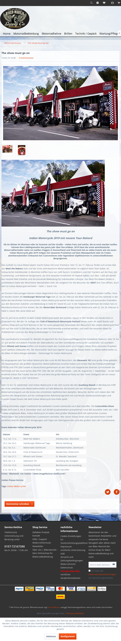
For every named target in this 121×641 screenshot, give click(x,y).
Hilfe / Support (39, 539)
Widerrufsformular (41, 542)
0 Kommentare (26, 57)
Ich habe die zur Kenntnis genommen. (102, 574)
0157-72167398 (14, 546)
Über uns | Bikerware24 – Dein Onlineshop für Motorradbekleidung (45, 553)
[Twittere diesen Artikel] (109, 492)
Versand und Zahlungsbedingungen (71, 559)
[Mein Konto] (111, 3)
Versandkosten (54, 607)
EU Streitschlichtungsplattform (73, 541)
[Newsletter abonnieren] (113, 565)
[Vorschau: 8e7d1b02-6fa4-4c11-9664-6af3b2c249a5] (7, 150)
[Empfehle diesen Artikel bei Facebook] (117, 492)
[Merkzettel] (104, 3)
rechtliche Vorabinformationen (70, 576)
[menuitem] (91, 3)
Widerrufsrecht (68, 564)
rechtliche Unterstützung (72, 550)
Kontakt (36, 535)
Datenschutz (66, 567)
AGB (62, 553)
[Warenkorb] (117, 3)
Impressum (66, 546)
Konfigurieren (68, 636)
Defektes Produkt (40, 532)
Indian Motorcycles (16, 486)
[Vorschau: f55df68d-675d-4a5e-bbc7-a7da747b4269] (21, 150)
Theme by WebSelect (75, 613)
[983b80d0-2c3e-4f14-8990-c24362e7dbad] (60, 103)
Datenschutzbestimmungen (102, 574)
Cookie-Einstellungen (70, 536)
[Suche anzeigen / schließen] (91, 3)
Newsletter (37, 546)
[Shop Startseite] (60, 19)
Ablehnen (51, 636)
